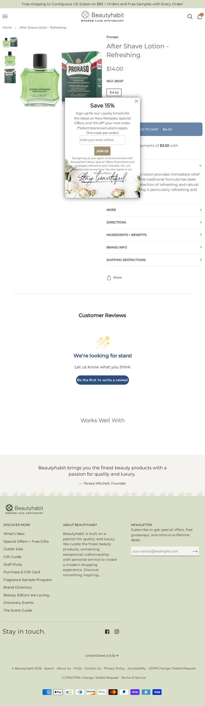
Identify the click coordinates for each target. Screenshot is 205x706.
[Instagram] (116, 631)
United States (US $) (100, 655)
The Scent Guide (18, 610)
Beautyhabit (24, 668)
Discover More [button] (17, 525)
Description (117, 165)
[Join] (191, 551)
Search (49, 668)
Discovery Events (19, 603)
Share (117, 277)
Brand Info (116, 247)
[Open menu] (7, 16)
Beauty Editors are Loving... (27, 595)
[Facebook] (107, 631)
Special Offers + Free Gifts (26, 541)
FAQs (78, 668)
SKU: (114, 81)
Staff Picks (13, 564)
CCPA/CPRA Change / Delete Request (90, 677)
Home (7, 27)
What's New (14, 534)
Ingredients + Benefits (126, 235)
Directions (116, 222)
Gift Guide (12, 557)
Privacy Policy (114, 668)
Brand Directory (18, 587)
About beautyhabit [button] (80, 525)
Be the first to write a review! (102, 380)
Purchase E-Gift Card (22, 572)
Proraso (112, 37)
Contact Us (92, 668)
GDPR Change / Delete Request (172, 668)
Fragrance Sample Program (28, 580)
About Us (64, 668)
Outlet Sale (13, 549)
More (111, 210)
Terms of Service (133, 677)
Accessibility (137, 668)
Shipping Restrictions (126, 260)
